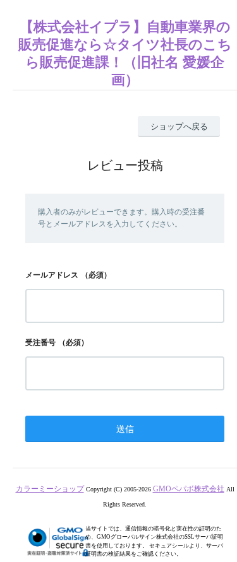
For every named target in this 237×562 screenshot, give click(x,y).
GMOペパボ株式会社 (188, 488)
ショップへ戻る (179, 126)
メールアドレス (51, 275)
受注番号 (40, 342)
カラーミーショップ (50, 488)
